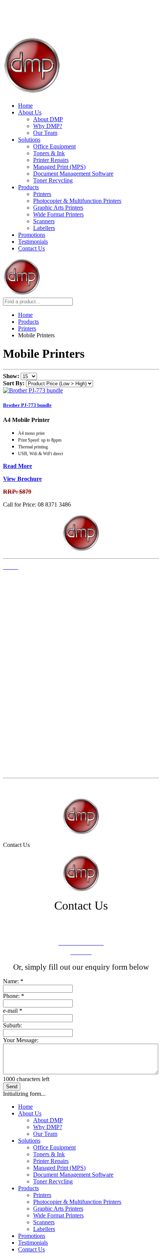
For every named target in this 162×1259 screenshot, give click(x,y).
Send (11, 1086)
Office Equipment (54, 146)
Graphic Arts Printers (58, 207)
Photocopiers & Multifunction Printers (42, 698)
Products (28, 187)
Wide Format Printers (58, 214)
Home (25, 105)
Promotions (31, 235)
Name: (13, 981)
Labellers (44, 228)
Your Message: (20, 1040)
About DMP (48, 119)
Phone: (13, 996)
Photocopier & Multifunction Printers (77, 201)
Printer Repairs (51, 160)
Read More (17, 466)
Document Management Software (73, 173)
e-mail (12, 1010)
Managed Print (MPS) (59, 167)
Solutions (29, 139)
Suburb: (12, 1025)
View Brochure (22, 479)
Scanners (44, 221)
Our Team (45, 133)
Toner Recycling (53, 180)
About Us (29, 112)
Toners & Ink (49, 153)
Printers (42, 194)
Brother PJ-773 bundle (27, 405)
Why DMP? (47, 126)
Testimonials (33, 241)
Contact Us (31, 248)
